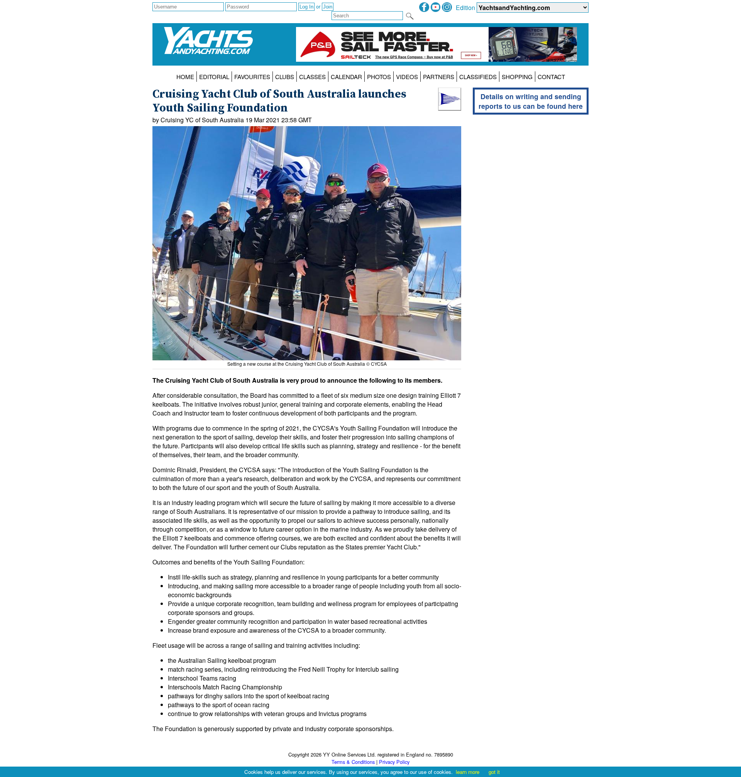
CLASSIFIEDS (478, 77)
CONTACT (551, 77)
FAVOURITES (252, 77)
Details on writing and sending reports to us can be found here (531, 101)
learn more (467, 771)
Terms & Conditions (353, 761)
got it (494, 771)
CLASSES (312, 77)
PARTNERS (438, 77)
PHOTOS (379, 77)
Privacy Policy (394, 761)
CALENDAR (346, 77)
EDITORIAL (214, 77)
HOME (185, 77)
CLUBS (284, 77)
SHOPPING (517, 77)
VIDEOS (407, 77)
